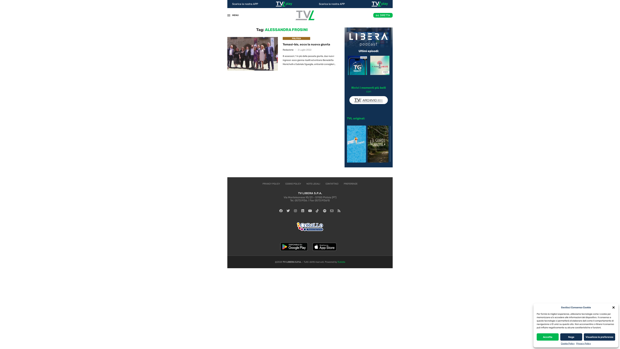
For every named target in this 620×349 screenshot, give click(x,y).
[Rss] (339, 211)
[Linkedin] (303, 211)
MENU (233, 15)
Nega (571, 337)
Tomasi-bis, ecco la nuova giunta (306, 44)
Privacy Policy (583, 343)
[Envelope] (332, 211)
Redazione (288, 49)
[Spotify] (324, 211)
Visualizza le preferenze (599, 337)
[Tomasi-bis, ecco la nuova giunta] (252, 54)
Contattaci (332, 183)
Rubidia (341, 262)
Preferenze (350, 183)
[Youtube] (310, 211)
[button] (613, 307)
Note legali (313, 183)
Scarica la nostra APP (245, 3)
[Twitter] (288, 211)
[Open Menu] (228, 15)
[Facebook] (281, 211)
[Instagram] (295, 211)
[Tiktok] (317, 211)
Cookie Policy (568, 343)
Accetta (547, 337)
